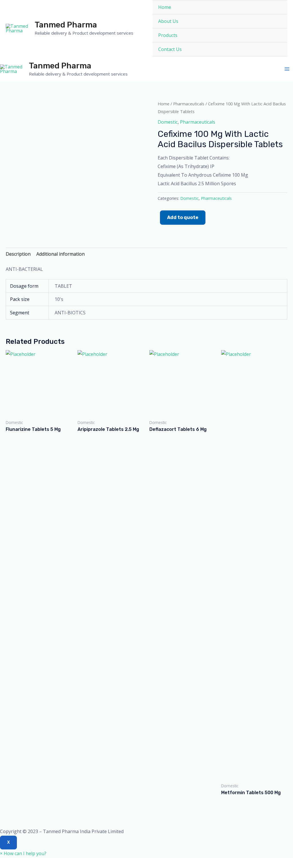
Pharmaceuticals (188, 103)
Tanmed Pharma (66, 24)
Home (164, 7)
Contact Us (170, 49)
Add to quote (182, 217)
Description (18, 254)
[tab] (18, 254)
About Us (168, 21)
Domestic (168, 122)
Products (167, 35)
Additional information (60, 254)
